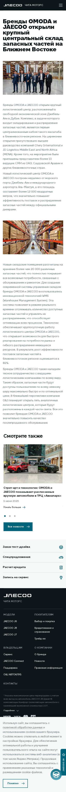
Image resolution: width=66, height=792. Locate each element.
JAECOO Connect (14, 661)
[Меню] (61, 5)
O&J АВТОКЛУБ (12, 674)
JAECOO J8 (10, 628)
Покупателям (44, 615)
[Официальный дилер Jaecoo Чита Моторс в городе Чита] (13, 5)
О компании (43, 648)
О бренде (40, 654)
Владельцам (13, 648)
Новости (39, 661)
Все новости (16, 526)
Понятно (13, 783)
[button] (5, 516)
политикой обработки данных (23, 727)
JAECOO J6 (10, 621)
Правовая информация (48, 668)
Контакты (10, 683)
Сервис (8, 654)
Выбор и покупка (44, 621)
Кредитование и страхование (44, 630)
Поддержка (10, 668)
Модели (9, 615)
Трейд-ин (40, 638)
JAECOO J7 (10, 634)
